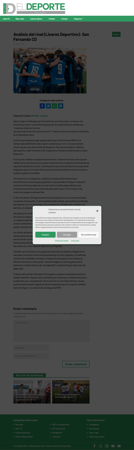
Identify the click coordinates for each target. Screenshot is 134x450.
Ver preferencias (88, 234)
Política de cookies (61, 240)
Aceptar (45, 234)
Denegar (67, 234)
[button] (97, 211)
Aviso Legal (75, 240)
